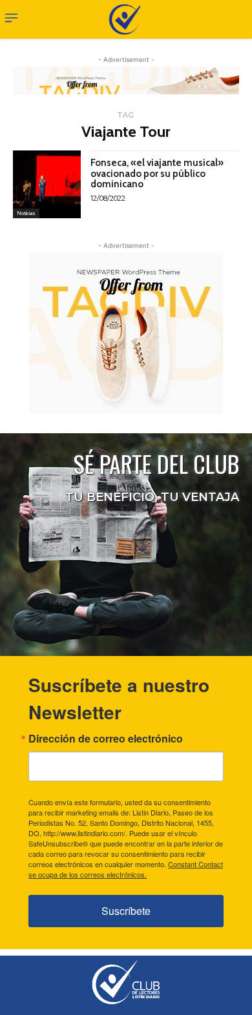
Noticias (26, 213)
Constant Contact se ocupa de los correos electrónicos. (125, 869)
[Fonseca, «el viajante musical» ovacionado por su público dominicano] (47, 184)
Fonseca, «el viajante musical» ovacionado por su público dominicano (157, 173)
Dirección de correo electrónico (105, 738)
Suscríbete (126, 910)
